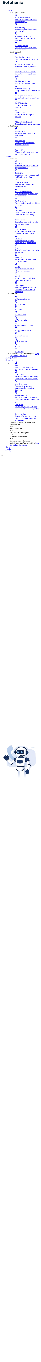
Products (8, 10)
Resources (9, 360)
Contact (8, 447)
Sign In (8, 449)
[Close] (2, 455)
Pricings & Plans (11, 358)
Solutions (8, 156)
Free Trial (8, 451)
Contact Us (23, 356)
